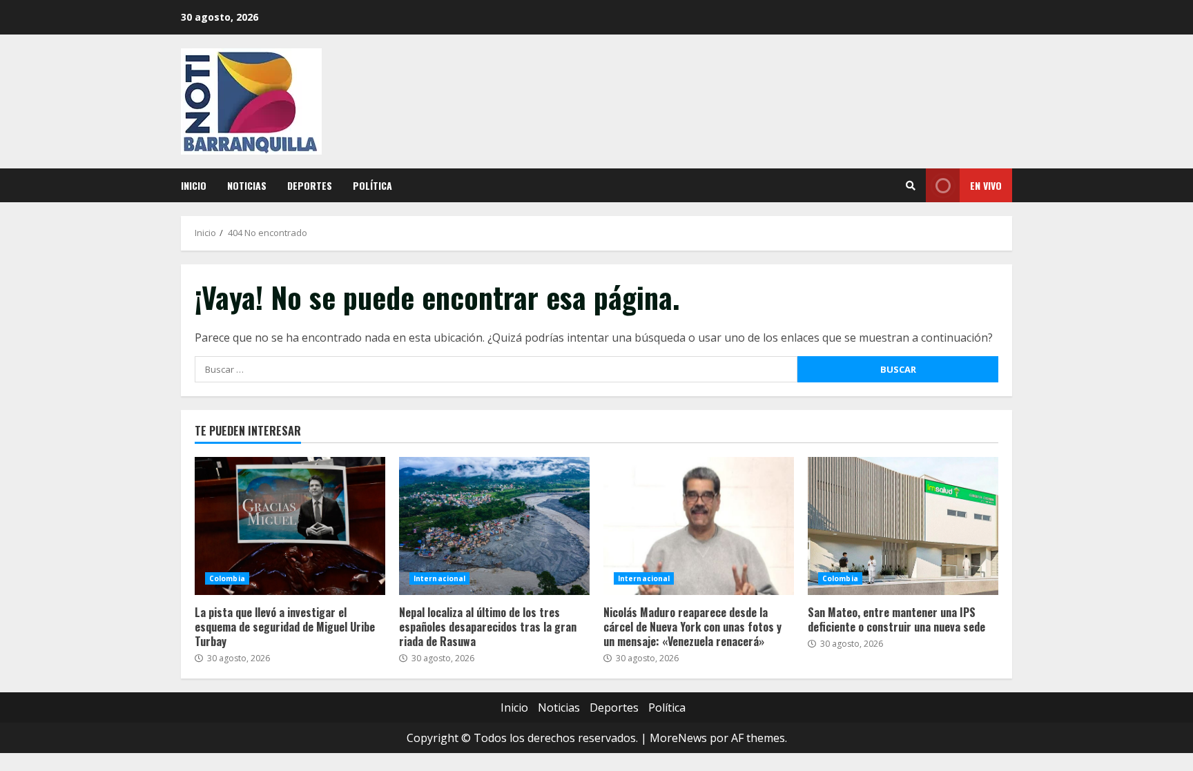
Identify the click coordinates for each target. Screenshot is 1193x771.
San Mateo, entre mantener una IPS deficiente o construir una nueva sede (903, 526)
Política (372, 185)
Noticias (246, 185)
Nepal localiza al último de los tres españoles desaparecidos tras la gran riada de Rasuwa (494, 526)
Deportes (309, 185)
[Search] (910, 186)
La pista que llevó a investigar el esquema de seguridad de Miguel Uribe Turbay (290, 526)
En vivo (986, 185)
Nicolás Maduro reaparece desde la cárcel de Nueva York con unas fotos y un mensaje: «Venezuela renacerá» (698, 526)
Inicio (193, 185)
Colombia (227, 578)
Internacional (439, 578)
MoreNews (678, 737)
